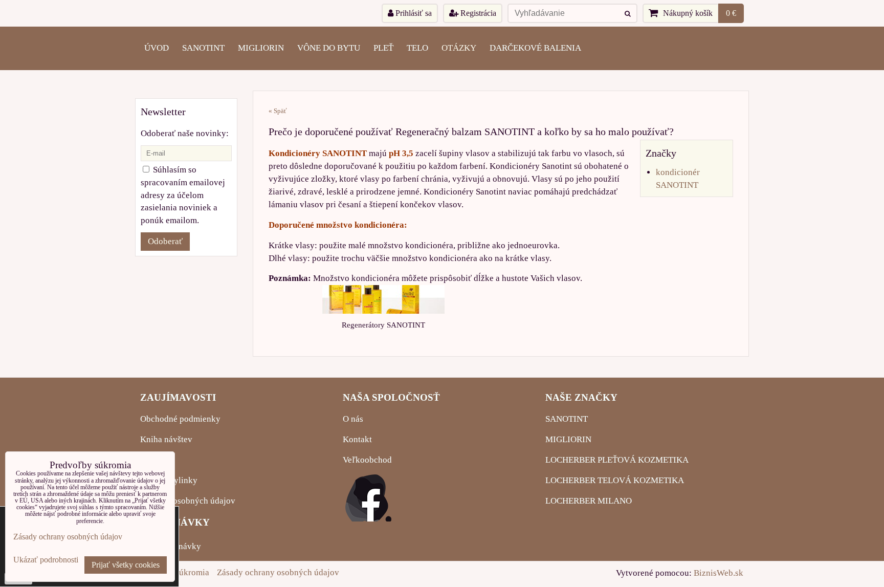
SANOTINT (203, 48)
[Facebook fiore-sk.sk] (368, 519)
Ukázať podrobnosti (45, 559)
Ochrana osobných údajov (187, 501)
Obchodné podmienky (180, 419)
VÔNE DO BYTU (328, 48)
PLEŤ (383, 48)
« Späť (278, 111)
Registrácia (477, 13)
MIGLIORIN (261, 48)
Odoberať (165, 241)
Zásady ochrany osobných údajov (278, 572)
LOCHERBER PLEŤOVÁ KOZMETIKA (617, 460)
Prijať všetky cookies (126, 564)
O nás (353, 419)
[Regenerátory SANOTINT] (383, 299)
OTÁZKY (458, 48)
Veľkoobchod (367, 460)
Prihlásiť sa (412, 13)
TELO (417, 48)
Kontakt (357, 439)
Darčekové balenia (535, 48)
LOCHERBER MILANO (588, 501)
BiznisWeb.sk (718, 573)
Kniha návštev (166, 439)
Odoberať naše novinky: (185, 133)
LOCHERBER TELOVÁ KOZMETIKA (614, 480)
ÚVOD (156, 48)
